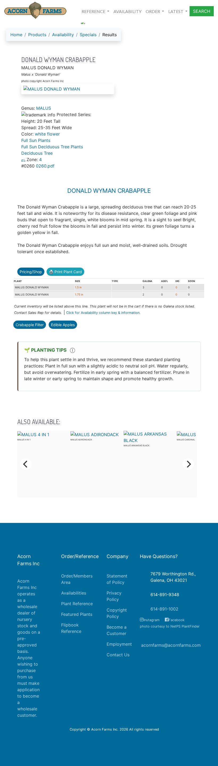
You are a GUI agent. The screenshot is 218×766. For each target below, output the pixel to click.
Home (16, 34)
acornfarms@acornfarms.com (171, 645)
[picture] (109, 89)
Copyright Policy (117, 613)
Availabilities (73, 593)
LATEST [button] (176, 11)
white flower (47, 134)
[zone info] (24, 159)
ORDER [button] (153, 11)
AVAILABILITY (127, 11)
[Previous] (26, 464)
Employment (119, 644)
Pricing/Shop (31, 271)
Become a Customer (117, 630)
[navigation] (63, 36)
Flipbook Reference (71, 628)
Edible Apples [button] (63, 324)
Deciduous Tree (37, 153)
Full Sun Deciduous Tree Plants (52, 146)
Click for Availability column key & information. (103, 313)
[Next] (188, 464)
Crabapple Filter (30, 324)
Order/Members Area (77, 579)
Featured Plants (76, 614)
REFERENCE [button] (94, 11)
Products (37, 34)
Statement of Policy (117, 579)
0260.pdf (45, 166)
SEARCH (201, 11)
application (28, 689)
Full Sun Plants (35, 140)
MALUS (43, 108)
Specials (88, 34)
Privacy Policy (114, 596)
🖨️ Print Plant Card (65, 271)
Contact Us (118, 654)
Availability (63, 34)
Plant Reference (77, 603)
